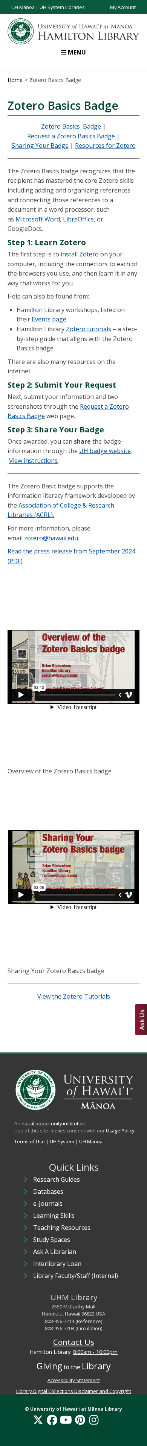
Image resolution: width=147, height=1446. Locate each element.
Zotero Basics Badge (71, 126)
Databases (48, 1191)
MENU (77, 52)
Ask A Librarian (54, 1251)
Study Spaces (51, 1239)
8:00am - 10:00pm (95, 1351)
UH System (62, 1141)
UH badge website (105, 451)
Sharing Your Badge (40, 145)
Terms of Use (29, 1141)
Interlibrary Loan (57, 1264)
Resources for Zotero (105, 145)
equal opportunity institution (53, 1123)
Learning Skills (54, 1215)
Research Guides (56, 1179)
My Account (123, 7)
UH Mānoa (23, 7)
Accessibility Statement (73, 1380)
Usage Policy (120, 1130)
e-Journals (48, 1203)
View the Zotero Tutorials (73, 996)
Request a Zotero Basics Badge (71, 136)
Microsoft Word (37, 219)
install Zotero (80, 254)
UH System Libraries (62, 7)
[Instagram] (94, 1420)
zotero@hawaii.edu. (51, 538)
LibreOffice (78, 219)
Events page (48, 319)
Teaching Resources (61, 1227)
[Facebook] (52, 1420)
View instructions (33, 460)
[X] (38, 1420)
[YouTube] (66, 1420)
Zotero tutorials (88, 329)
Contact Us (73, 1342)
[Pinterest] (80, 1420)
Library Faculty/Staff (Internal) (75, 1276)
